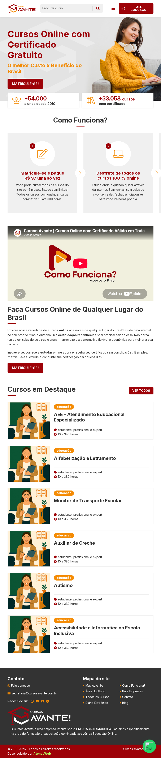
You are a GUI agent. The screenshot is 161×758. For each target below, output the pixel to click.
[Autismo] (29, 591)
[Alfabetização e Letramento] (29, 464)
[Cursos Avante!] (22, 8)
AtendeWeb (42, 753)
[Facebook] (42, 701)
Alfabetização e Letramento (85, 458)
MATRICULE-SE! (25, 84)
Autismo (63, 585)
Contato (127, 697)
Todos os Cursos (97, 697)
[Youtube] (37, 701)
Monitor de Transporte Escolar (88, 500)
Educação (63, 406)
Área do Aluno (95, 691)
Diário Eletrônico (97, 703)
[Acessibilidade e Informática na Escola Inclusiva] (29, 634)
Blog (125, 703)
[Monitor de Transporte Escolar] (29, 506)
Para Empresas (132, 691)
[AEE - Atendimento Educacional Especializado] (29, 420)
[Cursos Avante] (39, 715)
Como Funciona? (133, 685)
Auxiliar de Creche (74, 543)
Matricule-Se (94, 685)
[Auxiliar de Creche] (29, 548)
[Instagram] (32, 701)
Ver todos (141, 390)
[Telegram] (47, 701)
